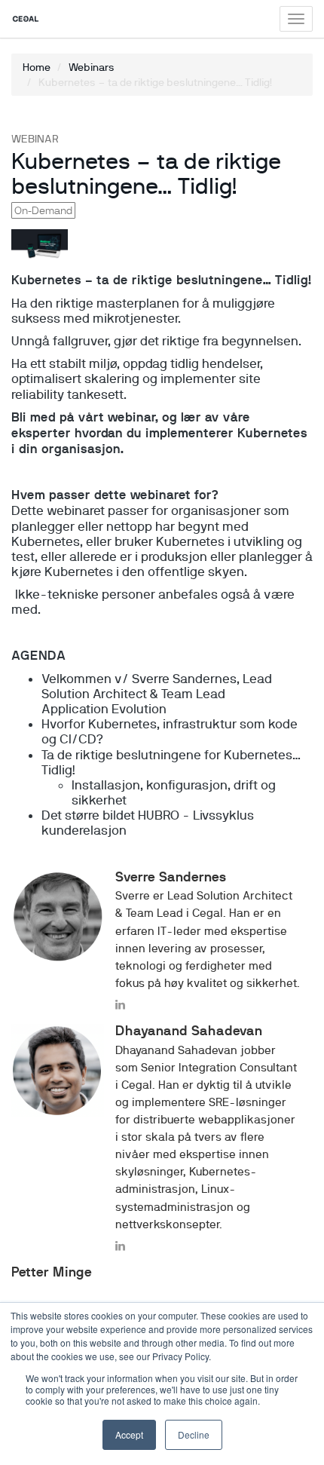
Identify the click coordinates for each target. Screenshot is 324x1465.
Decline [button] (193, 1434)
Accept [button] (129, 1434)
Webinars (92, 67)
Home (36, 67)
